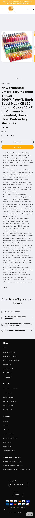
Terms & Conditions (9, 450)
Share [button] (5, 287)
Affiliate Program (8, 397)
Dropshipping (7, 393)
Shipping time (7, 442)
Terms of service (12, 512)
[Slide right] (21, 79)
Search (5, 421)
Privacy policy (27, 509)
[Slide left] (13, 79)
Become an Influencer (10, 401)
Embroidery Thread (9, 352)
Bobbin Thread (7, 364)
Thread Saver (7, 377)
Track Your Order (8, 434)
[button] (2, 9)
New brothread (16, 507)
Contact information (23, 512)
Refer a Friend (7, 409)
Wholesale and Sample (10, 389)
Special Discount (8, 405)
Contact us (6, 425)
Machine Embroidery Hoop (11, 360)
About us (6, 430)
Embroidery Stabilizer (9, 356)
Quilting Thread (8, 368)
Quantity (3, 131)
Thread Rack (7, 373)
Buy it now (17, 147)
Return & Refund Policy (10, 438)
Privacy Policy (7, 446)
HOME (5, 348)
